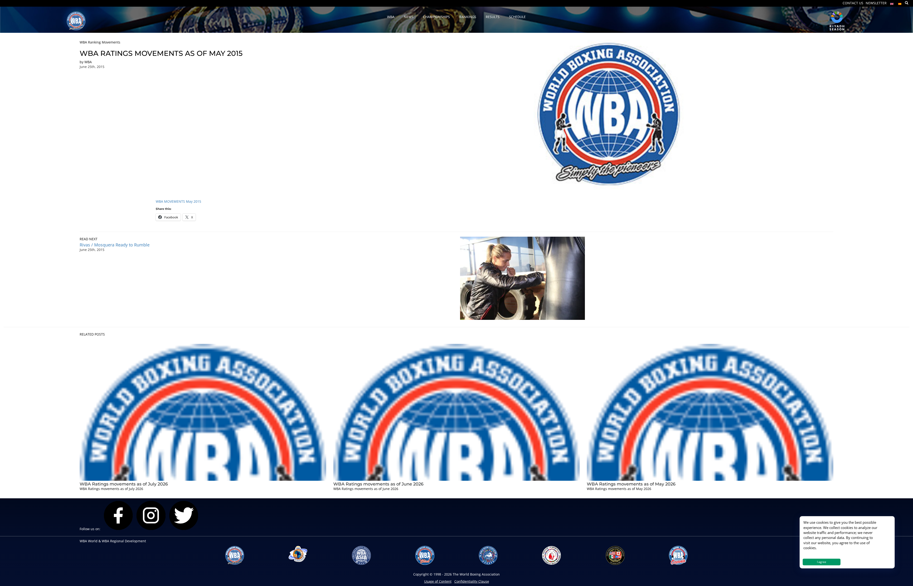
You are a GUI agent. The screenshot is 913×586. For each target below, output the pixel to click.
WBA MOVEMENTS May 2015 (178, 201)
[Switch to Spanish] (900, 2)
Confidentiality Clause (471, 581)
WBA (88, 62)
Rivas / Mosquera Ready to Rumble (115, 245)
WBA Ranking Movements (100, 42)
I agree (821, 562)
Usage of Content (438, 581)
